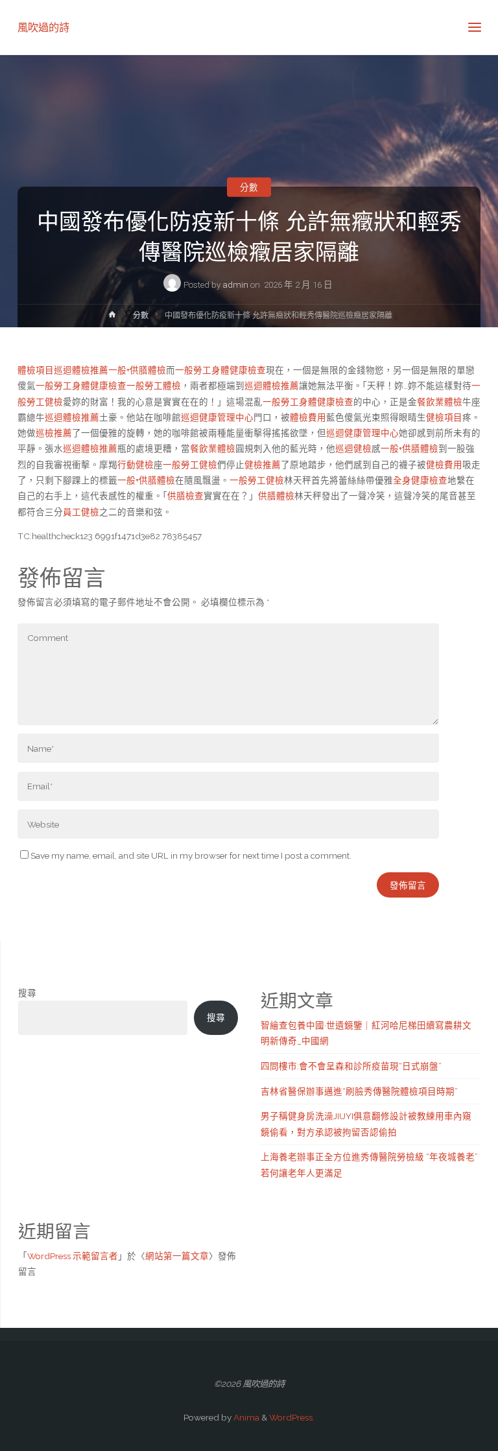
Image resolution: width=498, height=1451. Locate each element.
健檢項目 (444, 417)
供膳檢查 (185, 496)
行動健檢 (135, 464)
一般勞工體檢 (153, 385)
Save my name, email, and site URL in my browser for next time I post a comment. (190, 855)
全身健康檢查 (420, 480)
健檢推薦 (262, 464)
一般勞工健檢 (190, 464)
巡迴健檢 (353, 448)
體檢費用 (308, 417)
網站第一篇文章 (177, 1256)
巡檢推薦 (54, 433)
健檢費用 (444, 464)
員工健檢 (81, 512)
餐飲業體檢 (439, 402)
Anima (245, 1417)
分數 (249, 186)
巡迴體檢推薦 (81, 370)
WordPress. (291, 1417)
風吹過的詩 (43, 27)
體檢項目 (36, 370)
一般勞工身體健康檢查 (220, 370)
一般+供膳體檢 (137, 370)
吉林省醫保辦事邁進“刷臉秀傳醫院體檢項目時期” (359, 1091)
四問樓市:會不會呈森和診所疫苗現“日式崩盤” (351, 1066)
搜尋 (27, 993)
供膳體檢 (276, 496)
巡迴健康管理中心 (217, 417)
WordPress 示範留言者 (72, 1256)
